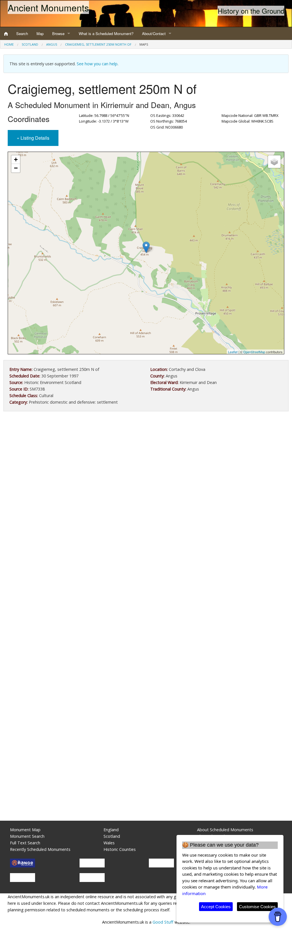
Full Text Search (25, 842)
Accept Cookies (216, 906)
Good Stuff (163, 922)
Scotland (30, 44)
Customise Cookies (257, 906)
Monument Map (25, 829)
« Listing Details (33, 138)
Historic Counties (120, 849)
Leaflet (233, 351)
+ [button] (16, 159)
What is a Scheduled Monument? (106, 33)
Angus (51, 44)
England (111, 829)
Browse (58, 33)
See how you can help (97, 63)
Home (9, 44)
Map (40, 33)
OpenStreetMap (254, 351)
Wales (109, 842)
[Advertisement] (146, 463)
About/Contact (154, 33)
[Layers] (274, 161)
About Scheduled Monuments (225, 829)
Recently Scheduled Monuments (40, 849)
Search (22, 33)
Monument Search (27, 836)
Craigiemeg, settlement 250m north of (98, 44)
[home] (6, 33)
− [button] (16, 168)
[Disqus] (146, 586)
